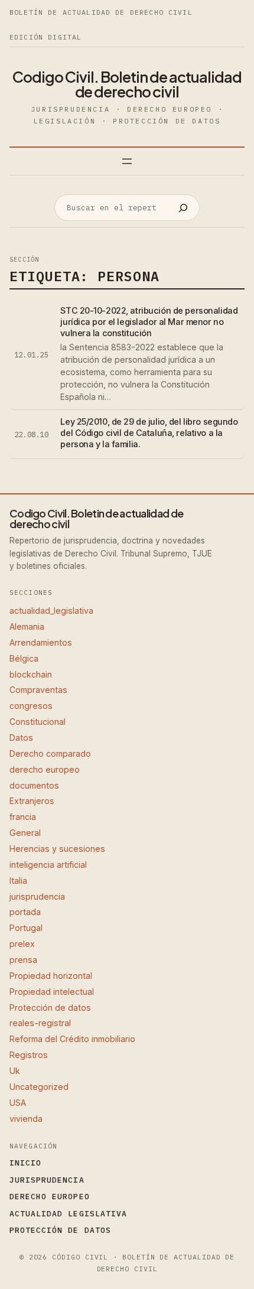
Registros (28, 1055)
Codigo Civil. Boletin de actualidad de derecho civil (127, 84)
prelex (22, 944)
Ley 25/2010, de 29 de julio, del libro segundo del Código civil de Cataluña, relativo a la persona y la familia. (148, 432)
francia (22, 817)
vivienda (26, 1119)
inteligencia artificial (48, 865)
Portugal (26, 928)
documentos (34, 785)
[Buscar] (183, 207)
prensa (23, 960)
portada (25, 912)
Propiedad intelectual (51, 992)
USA (17, 1103)
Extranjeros (31, 801)
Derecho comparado (50, 753)
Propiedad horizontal (50, 976)
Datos (21, 738)
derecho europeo (44, 769)
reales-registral (40, 1023)
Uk (14, 1071)
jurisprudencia (37, 896)
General (25, 833)
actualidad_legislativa (51, 611)
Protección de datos (50, 1007)
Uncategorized (39, 1087)
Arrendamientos (40, 642)
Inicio (25, 1163)
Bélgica (23, 658)
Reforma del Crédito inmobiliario (72, 1039)
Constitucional (37, 722)
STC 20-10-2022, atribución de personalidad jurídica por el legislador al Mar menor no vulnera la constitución (148, 321)
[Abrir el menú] (127, 161)
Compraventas (38, 690)
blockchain (30, 674)
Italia (18, 880)
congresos (31, 706)
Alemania (26, 626)
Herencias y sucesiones (57, 849)
